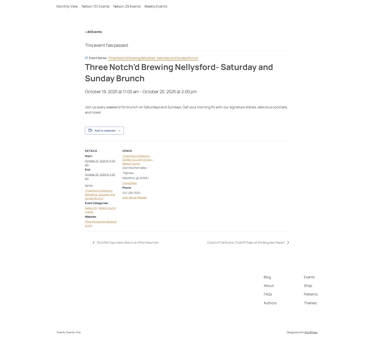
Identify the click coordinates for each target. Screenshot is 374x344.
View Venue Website (134, 197)
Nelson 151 (91, 208)
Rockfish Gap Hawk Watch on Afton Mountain (127, 242)
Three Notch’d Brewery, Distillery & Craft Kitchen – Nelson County (137, 159)
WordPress (311, 332)
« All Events (93, 32)
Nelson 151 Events (95, 6)
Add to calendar (105, 130)
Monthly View (67, 6)
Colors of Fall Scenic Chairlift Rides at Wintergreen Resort (246, 242)
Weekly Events (155, 6)
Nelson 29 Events (127, 6)
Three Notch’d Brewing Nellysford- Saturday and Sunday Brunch (100, 194)
